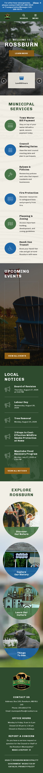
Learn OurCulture (21, 613)
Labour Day (21, 402)
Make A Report (20, 750)
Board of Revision (25, 386)
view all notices (17, 471)
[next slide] (39, 80)
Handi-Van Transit (25, 243)
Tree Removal (22, 418)
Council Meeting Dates (28, 145)
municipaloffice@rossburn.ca (24, 711)
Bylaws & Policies (25, 168)
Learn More (21, 53)
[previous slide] (3, 80)
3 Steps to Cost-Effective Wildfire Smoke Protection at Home (25, 436)
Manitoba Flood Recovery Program (25, 452)
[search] (24, 17)
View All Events (17, 356)
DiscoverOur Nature (22, 532)
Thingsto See (21, 654)
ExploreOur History (21, 573)
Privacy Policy (26, 766)
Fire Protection (28, 192)
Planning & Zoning (26, 217)
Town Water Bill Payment (27, 119)
